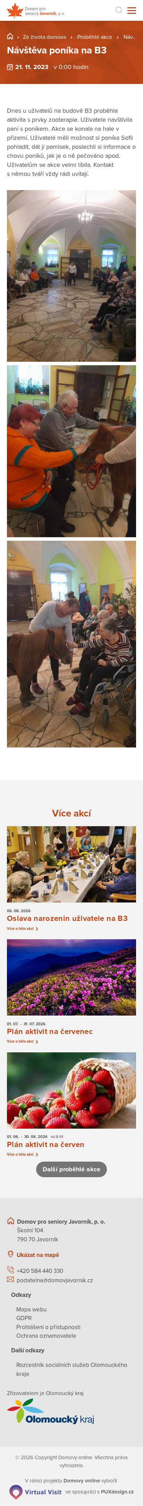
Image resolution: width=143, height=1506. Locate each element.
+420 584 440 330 (40, 1271)
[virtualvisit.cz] (35, 1491)
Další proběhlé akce (71, 1169)
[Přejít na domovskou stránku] (36, 10)
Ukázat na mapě (38, 1255)
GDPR (24, 1318)
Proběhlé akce (94, 37)
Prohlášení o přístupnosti (48, 1327)
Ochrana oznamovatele (46, 1336)
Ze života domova (44, 37)
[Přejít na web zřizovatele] (71, 1411)
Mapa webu (31, 1309)
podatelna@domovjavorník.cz (55, 1280)
